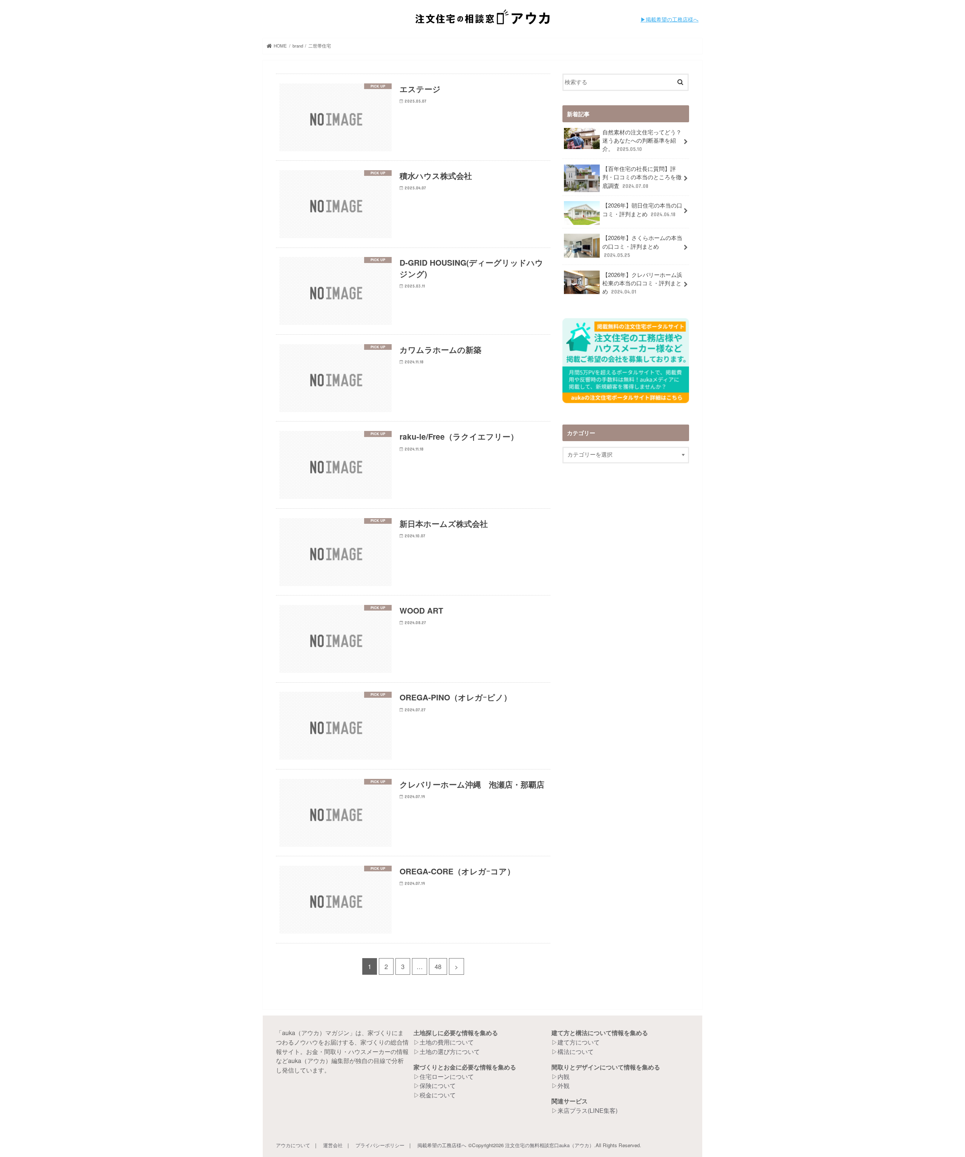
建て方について (579, 1041)
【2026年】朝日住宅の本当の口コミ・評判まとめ (642, 209)
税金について (438, 1094)
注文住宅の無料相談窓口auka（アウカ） (549, 1145)
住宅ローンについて (447, 1076)
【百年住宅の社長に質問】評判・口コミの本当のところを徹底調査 (642, 177)
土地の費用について (447, 1041)
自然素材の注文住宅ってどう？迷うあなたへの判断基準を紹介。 (642, 140)
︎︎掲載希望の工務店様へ (672, 19)
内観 (564, 1076)
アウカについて (293, 1145)
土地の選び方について (450, 1051)
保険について (438, 1085)
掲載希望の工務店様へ (441, 1145)
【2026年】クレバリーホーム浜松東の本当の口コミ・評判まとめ (642, 283)
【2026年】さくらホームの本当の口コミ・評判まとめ (642, 246)
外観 (564, 1085)
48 (438, 966)
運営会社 (333, 1145)
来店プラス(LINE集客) (587, 1110)
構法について (576, 1051)
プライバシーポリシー (379, 1145)
